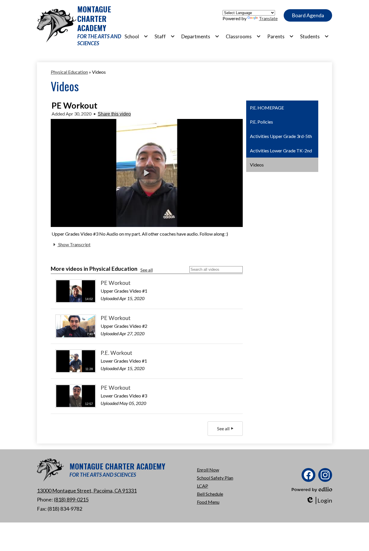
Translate (268, 18)
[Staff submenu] (164, 36)
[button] (147, 172)
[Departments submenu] (200, 36)
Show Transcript (74, 244)
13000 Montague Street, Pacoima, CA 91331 (87, 490)
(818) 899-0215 (71, 499)
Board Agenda (308, 15)
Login (319, 500)
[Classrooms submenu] (243, 36)
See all (146, 269)
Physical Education (69, 72)
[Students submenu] (314, 36)
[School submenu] (136, 36)
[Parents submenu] (280, 36)
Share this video (114, 113)
